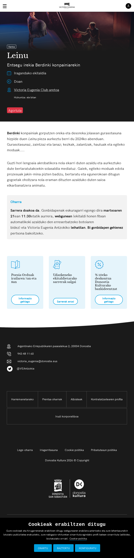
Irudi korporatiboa (67, 416)
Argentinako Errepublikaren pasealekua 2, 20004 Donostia (54, 346)
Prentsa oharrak (52, 399)
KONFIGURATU (87, 548)
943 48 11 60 (25, 353)
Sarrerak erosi (65, 301)
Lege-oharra (25, 450)
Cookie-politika (78, 538)
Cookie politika (74, 450)
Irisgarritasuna (49, 450)
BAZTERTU (63, 548)
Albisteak (76, 399)
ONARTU (43, 548)
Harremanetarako (22, 399)
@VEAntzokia (25, 368)
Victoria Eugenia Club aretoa (36, 89)
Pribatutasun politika (104, 450)
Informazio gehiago (25, 299)
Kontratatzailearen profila (107, 399)
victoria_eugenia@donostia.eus (37, 361)
